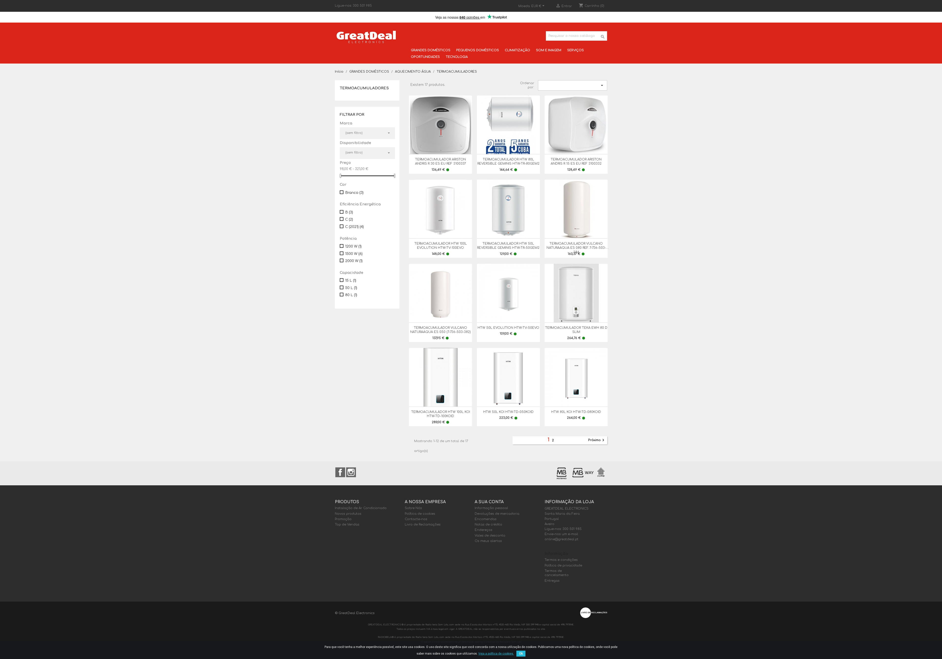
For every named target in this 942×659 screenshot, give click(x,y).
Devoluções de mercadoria (497, 513)
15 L (350, 280)
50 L (351, 288)
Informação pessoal (491, 508)
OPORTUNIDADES (425, 57)
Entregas (552, 580)
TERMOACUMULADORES (364, 88)
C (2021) (354, 227)
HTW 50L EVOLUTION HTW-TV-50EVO (508, 328)
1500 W (354, 254)
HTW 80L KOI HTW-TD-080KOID (576, 412)
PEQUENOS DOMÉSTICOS (477, 50)
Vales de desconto (490, 535)
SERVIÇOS (575, 50)
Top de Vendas (347, 524)
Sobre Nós (413, 508)
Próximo (597, 440)
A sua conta (489, 502)
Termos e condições (561, 560)
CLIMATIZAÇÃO (517, 50)
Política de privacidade (563, 565)
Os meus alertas (488, 541)
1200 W (353, 246)
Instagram (351, 472)
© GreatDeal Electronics (355, 613)
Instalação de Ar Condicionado (361, 508)
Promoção (343, 519)
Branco (354, 193)
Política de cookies (420, 513)
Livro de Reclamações (423, 524)
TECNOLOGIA (457, 57)
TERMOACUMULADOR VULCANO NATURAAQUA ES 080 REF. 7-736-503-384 (576, 248)
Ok (521, 653)
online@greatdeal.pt (561, 539)
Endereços (483, 530)
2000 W (354, 261)
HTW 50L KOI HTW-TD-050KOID (508, 412)
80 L (351, 295)
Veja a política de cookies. (496, 653)
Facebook (340, 472)
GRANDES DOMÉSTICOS (430, 50)
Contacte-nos (416, 519)
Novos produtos (348, 513)
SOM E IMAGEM (548, 50)
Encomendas (486, 519)
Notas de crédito (488, 524)
